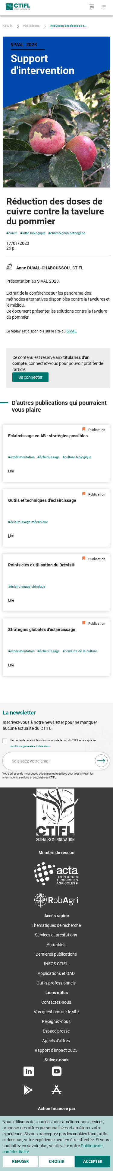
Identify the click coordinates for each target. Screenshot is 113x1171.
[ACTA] (56, 886)
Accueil (7, 26)
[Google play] (28, 1093)
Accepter (92, 1161)
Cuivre (12, 233)
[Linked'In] (29, 1074)
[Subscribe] (101, 760)
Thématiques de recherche (56, 925)
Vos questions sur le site (56, 1011)
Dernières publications (56, 954)
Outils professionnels (56, 983)
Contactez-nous (56, 1002)
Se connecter (30, 377)
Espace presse (56, 1031)
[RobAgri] (56, 906)
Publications (31, 26)
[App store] (56, 1093)
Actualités (56, 944)
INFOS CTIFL (56, 963)
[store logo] (24, 6)
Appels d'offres (56, 1040)
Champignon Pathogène (67, 233)
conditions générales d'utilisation (30, 746)
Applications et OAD (56, 973)
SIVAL (71, 331)
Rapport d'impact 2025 (56, 1050)
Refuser (20, 1161)
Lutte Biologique (34, 233)
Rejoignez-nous (56, 1021)
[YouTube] (56, 1074)
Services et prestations (56, 935)
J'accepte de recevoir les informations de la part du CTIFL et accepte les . (53, 743)
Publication (96, 430)
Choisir (56, 1161)
